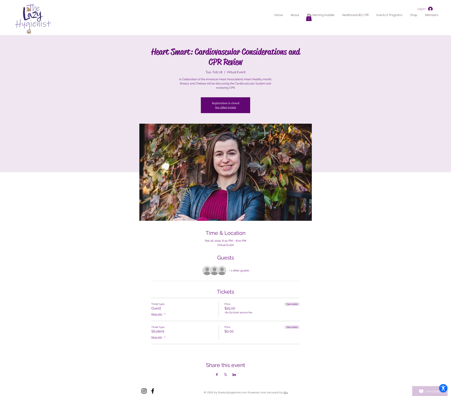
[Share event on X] (225, 374)
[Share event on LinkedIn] (234, 374)
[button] (309, 17)
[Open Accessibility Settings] (443, 388)
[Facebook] (152, 391)
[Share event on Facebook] (217, 374)
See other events (225, 107)
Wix (285, 392)
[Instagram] (144, 391)
